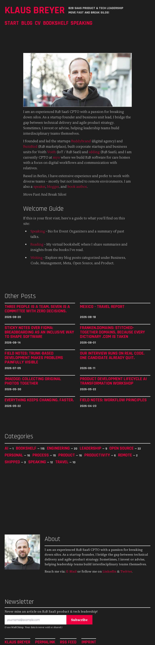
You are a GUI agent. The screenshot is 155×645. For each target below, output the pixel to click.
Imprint (88, 642)
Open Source (122, 448)
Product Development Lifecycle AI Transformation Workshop (113, 381)
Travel (62, 461)
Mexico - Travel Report (102, 306)
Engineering (59, 448)
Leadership (91, 448)
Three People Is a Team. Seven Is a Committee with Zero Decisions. (37, 308)
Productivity (97, 455)
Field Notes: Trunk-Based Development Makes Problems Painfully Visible (34, 357)
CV (38, 23)
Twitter (126, 571)
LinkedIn (109, 571)
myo (56, 157)
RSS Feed (68, 642)
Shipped (13, 461)
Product (67, 455)
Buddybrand (81, 141)
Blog (26, 23)
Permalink (45, 642)
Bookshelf (55, 23)
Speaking (81, 23)
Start (12, 23)
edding (94, 152)
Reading (36, 244)
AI (7, 448)
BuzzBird (30, 146)
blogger (53, 186)
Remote (125, 455)
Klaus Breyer (35, 10)
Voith (51, 152)
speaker (39, 186)
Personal (14, 455)
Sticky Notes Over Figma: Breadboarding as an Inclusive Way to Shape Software (39, 332)
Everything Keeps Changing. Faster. (39, 400)
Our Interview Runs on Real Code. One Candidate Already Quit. (112, 355)
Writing (36, 257)
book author (77, 186)
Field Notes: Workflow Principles (113, 400)
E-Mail (71, 571)
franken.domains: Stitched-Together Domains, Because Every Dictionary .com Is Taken (112, 332)
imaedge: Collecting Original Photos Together (33, 381)
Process (41, 455)
